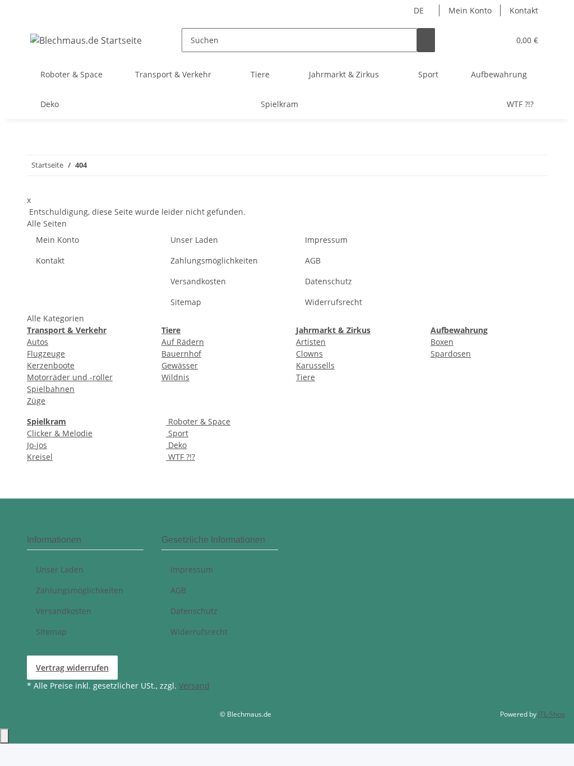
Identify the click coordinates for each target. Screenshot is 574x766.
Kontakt (524, 10)
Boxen (441, 341)
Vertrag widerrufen (72, 667)
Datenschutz (328, 281)
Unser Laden (194, 239)
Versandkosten (198, 281)
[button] (496, 40)
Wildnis (175, 377)
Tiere (305, 377)
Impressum (326, 239)
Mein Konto (470, 10)
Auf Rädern (182, 341)
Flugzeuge (46, 353)
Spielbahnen (51, 389)
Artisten (311, 341)
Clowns (309, 353)
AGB (313, 260)
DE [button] (420, 10)
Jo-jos (37, 445)
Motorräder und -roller (70, 377)
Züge (36, 400)
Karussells (315, 365)
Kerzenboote (51, 365)
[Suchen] (426, 40)
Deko (176, 445)
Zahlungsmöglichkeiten (214, 260)
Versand (194, 685)
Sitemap (185, 302)
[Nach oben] (4, 736)
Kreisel (40, 456)
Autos (37, 341)
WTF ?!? (180, 456)
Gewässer (179, 365)
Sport (177, 433)
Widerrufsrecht (333, 302)
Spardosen (450, 353)
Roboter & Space (198, 421)
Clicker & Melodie (59, 433)
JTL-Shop (551, 714)
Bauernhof (181, 353)
